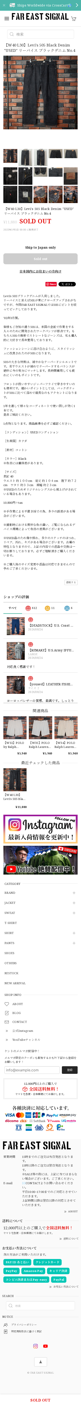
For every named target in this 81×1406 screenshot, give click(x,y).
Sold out (40, 259)
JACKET (10, 903)
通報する (71, 582)
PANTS (9, 943)
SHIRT (9, 933)
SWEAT (9, 913)
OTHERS (10, 963)
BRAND (10, 893)
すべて (13, 608)
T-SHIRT (10, 923)
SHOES (9, 953)
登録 (69, 1070)
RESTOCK (11, 973)
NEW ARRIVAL (15, 983)
